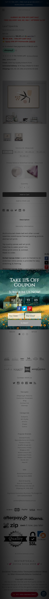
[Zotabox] (47, 327)
